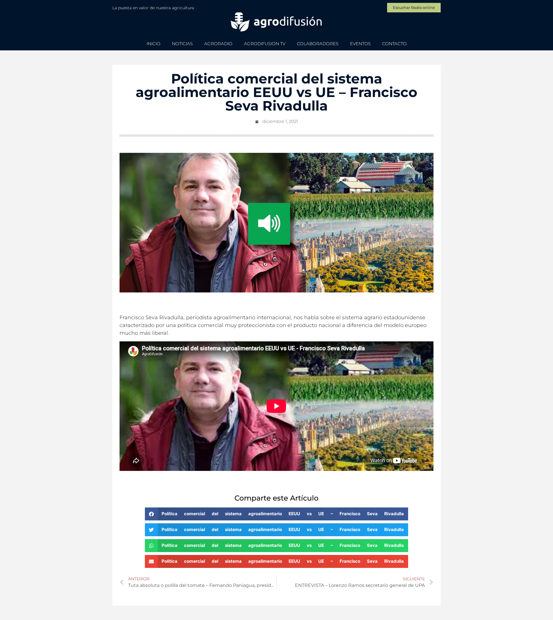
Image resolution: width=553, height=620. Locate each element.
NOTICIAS (182, 43)
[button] (276, 513)
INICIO (153, 43)
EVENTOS (360, 43)
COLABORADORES (317, 43)
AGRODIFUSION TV (264, 43)
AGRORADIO (218, 43)
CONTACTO (394, 43)
